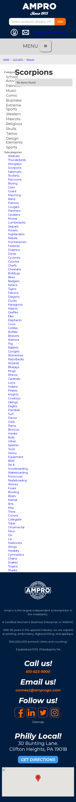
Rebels (12, 238)
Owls (11, 422)
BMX (11, 461)
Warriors (13, 340)
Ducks (12, 300)
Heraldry (13, 551)
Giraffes (13, 312)
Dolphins (14, 250)
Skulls (11, 129)
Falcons (13, 293)
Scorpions (14, 168)
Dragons (13, 297)
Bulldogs (14, 273)
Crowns (13, 515)
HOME (6, 59)
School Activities (14, 79)
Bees (11, 277)
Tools (11, 449)
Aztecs (12, 285)
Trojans (13, 566)
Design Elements (14, 140)
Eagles (12, 406)
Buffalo (13, 332)
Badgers (13, 281)
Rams (12, 425)
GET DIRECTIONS (38, 759)
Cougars (13, 207)
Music (11, 91)
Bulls (11, 437)
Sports (11, 147)
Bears (12, 496)
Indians (13, 386)
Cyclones (14, 257)
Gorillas (13, 328)
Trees (11, 511)
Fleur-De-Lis (12, 535)
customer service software (49, 32)
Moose (12, 218)
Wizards (13, 363)
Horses (13, 230)
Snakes (13, 562)
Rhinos (12, 375)
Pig (10, 343)
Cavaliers (14, 214)
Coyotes (13, 261)
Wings (12, 547)
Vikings (13, 402)
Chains (12, 558)
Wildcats (14, 156)
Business (14, 100)
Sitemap (38, 722)
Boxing (13, 183)
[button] (45, 46)
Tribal (11, 523)
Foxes (12, 488)
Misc (11, 508)
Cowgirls (13, 351)
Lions (11, 382)
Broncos (13, 429)
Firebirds (13, 246)
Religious (14, 124)
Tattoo (11, 133)
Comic (11, 95)
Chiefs (12, 265)
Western (13, 114)
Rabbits (13, 347)
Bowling (13, 492)
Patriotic (13, 86)
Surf (10, 414)
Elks (10, 316)
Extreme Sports (13, 107)
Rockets (13, 175)
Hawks (12, 433)
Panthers (14, 211)
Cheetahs (14, 269)
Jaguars (13, 226)
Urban (12, 441)
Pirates (12, 390)
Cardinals (14, 379)
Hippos (13, 308)
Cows (11, 324)
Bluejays (13, 367)
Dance (12, 418)
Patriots (13, 203)
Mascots (30, 59)
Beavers (13, 336)
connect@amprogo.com (38, 690)
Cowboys (14, 398)
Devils (12, 254)
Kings (12, 371)
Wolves (13, 484)
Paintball (14, 410)
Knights (13, 394)
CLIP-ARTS (18, 59)
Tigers (12, 289)
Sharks (12, 570)
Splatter (13, 445)
